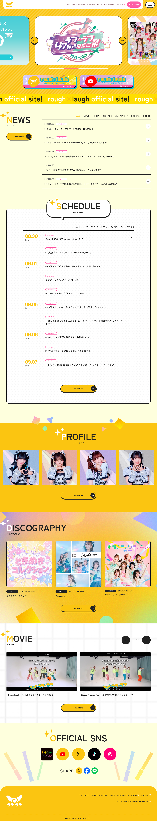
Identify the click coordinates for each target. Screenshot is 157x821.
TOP (69, 4)
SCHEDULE (91, 4)
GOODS (120, 4)
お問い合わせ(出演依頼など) (140, 801)
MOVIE (99, 4)
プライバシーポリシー (122, 801)
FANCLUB (145, 795)
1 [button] (56, 68)
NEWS (74, 4)
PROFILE (81, 4)
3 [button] (85, 68)
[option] (78, 40)
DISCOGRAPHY (110, 4)
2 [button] (71, 68)
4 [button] (100, 68)
